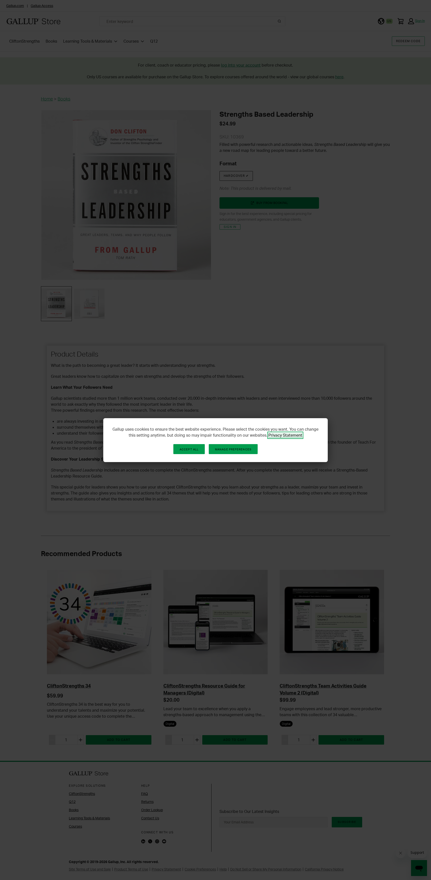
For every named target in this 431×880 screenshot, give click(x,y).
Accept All (189, 449)
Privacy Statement (285, 435)
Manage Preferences (233, 449)
